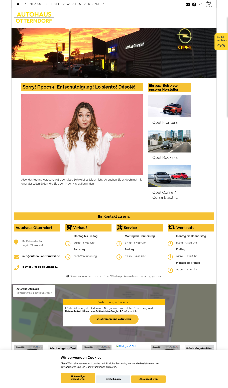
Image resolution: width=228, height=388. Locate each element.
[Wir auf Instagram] (200, 4)
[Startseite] (209, 4)
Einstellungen (113, 379)
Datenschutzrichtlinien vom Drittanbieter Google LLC (94, 311)
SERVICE (55, 4)
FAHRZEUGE (35, 4)
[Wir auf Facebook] (194, 4)
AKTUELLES (74, 4)
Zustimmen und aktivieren (114, 319)
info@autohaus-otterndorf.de (41, 256)
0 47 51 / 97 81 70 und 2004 (40, 266)
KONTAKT (93, 4)
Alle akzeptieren (148, 379)
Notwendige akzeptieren (78, 377)
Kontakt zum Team (221, 38)
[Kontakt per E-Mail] (188, 4)
